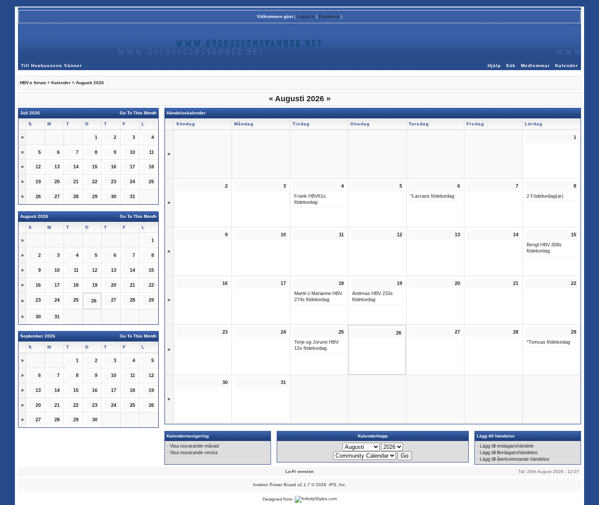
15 (151, 270)
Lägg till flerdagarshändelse (509, 452)
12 (151, 375)
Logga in (306, 16)
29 (151, 299)
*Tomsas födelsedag (548, 342)
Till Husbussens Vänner (51, 65)
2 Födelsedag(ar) (545, 196)
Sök (511, 65)
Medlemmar (535, 65)
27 (57, 196)
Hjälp (494, 65)
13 (57, 166)
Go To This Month (138, 112)
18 (75, 285)
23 (94, 405)
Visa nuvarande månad (194, 445)
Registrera (329, 16)
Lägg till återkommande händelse (514, 459)
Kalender (566, 65)
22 (94, 181)
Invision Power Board (274, 484)
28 (57, 419)
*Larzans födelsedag (432, 196)
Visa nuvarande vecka (193, 452)
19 (94, 285)
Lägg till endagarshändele (507, 445)
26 (38, 196)
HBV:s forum (33, 82)
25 (75, 299)
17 (113, 390)
